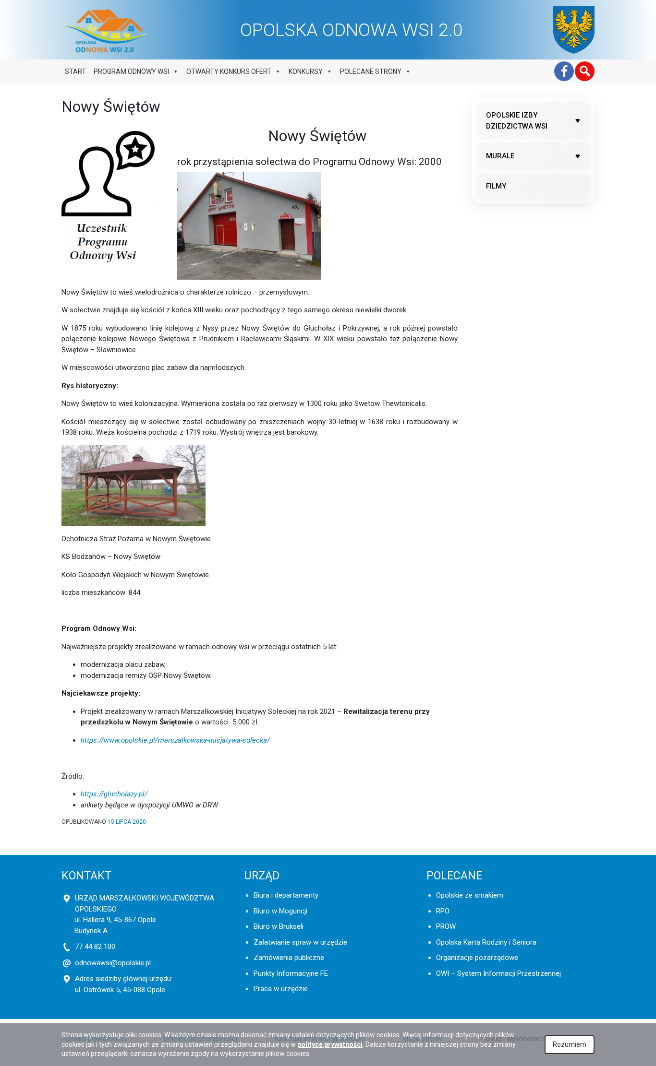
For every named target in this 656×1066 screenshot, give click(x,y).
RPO (442, 911)
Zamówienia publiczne (289, 957)
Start (75, 71)
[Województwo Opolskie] (574, 30)
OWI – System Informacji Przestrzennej (498, 973)
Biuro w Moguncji (280, 911)
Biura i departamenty (286, 895)
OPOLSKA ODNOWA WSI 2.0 (351, 29)
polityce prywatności (330, 1044)
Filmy (496, 186)
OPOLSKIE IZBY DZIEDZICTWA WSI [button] (516, 120)
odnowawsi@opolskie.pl (113, 963)
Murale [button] (500, 156)
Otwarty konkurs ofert (228, 71)
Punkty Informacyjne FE (291, 973)
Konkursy (306, 71)
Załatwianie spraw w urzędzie (300, 942)
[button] (585, 71)
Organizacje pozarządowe (477, 957)
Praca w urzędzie (281, 988)
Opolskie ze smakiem (469, 895)
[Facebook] (564, 71)
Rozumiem (569, 1044)
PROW (446, 926)
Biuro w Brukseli (279, 926)
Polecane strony (370, 71)
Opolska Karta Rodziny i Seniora (486, 942)
